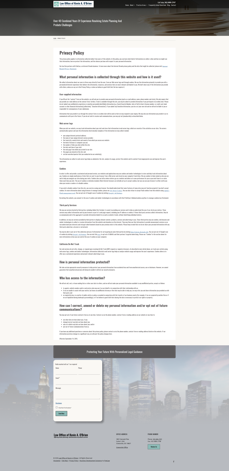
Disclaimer (59, 403)
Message (58, 388)
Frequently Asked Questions (157, 5)
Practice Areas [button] (141, 5)
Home (127, 5)
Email (58, 378)
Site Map (65, 461)
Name (57, 368)
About (132, 5)
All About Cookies (116, 190)
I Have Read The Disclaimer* (64, 408)
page (99, 234)
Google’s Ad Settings (115, 193)
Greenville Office (122, 447)
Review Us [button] (154, 447)
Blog (168, 5)
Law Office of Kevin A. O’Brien (68, 458)
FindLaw (107, 461)
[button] (227, 458)
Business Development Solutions (91, 461)
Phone (80, 368)
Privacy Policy (73, 461)
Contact (173, 5)
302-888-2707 (170, 2)
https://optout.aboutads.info (139, 232)
